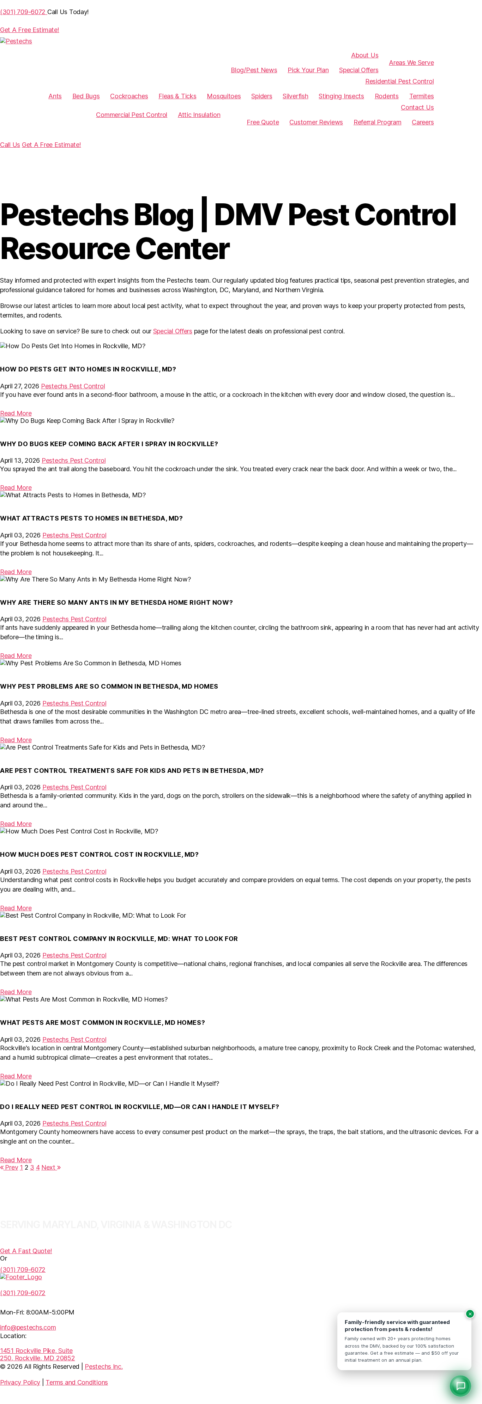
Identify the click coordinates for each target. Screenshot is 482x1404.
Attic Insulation (199, 114)
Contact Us (417, 107)
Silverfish (295, 96)
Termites (421, 96)
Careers (423, 122)
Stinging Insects (341, 96)
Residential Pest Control (399, 81)
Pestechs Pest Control (73, 386)
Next (49, 1167)
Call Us (10, 144)
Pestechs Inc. (104, 1366)
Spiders (261, 96)
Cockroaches (129, 96)
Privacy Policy (20, 1382)
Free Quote (263, 122)
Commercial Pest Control (131, 114)
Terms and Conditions (77, 1382)
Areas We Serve (411, 62)
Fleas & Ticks (177, 96)
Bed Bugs (86, 96)
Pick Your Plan (308, 70)
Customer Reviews (316, 122)
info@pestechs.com (28, 1327)
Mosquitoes (224, 96)
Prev (11, 1167)
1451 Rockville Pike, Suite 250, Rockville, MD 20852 (37, 1354)
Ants (55, 96)
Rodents (387, 96)
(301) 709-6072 (23, 1293)
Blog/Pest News (254, 70)
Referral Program (378, 122)
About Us (365, 55)
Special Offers (358, 70)
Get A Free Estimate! (51, 144)
